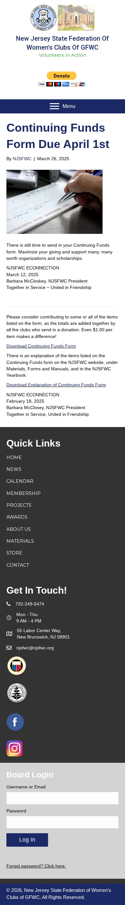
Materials (20, 541)
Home (14, 457)
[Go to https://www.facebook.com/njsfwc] (15, 722)
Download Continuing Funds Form (41, 346)
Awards (17, 517)
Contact (17, 565)
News (13, 469)
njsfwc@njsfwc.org (35, 647)
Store (14, 553)
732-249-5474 (29, 603)
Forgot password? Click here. (36, 865)
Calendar (19, 481)
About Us (18, 529)
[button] (62, 106)
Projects (18, 505)
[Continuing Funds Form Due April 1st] (54, 201)
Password (16, 810)
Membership (23, 493)
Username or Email (26, 786)
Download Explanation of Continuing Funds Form (56, 384)
